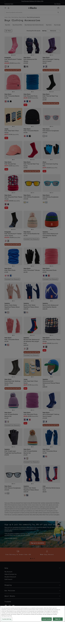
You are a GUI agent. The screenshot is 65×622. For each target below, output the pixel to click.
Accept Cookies (46, 619)
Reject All (57, 619)
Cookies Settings (6, 619)
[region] (32, 614)
